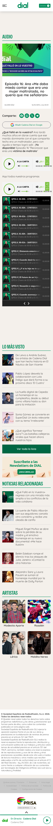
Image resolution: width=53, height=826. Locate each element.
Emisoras (32, 782)
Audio (7, 36)
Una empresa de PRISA (26, 801)
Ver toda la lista (26, 449)
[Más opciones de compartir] (47, 159)
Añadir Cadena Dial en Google (28, 125)
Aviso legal (45, 782)
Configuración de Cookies (32, 789)
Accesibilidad (11, 786)
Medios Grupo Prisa (27, 807)
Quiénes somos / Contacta (13, 782)
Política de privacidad (29, 786)
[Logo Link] (23, 5)
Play (47, 820)
